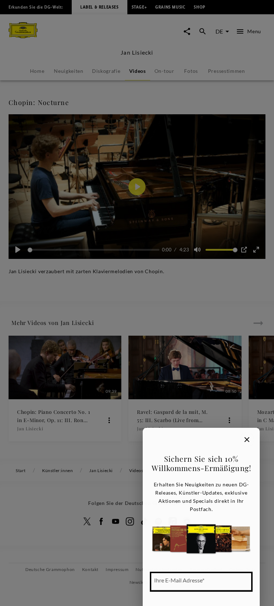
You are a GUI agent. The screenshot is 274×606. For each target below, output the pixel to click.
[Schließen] (247, 439)
